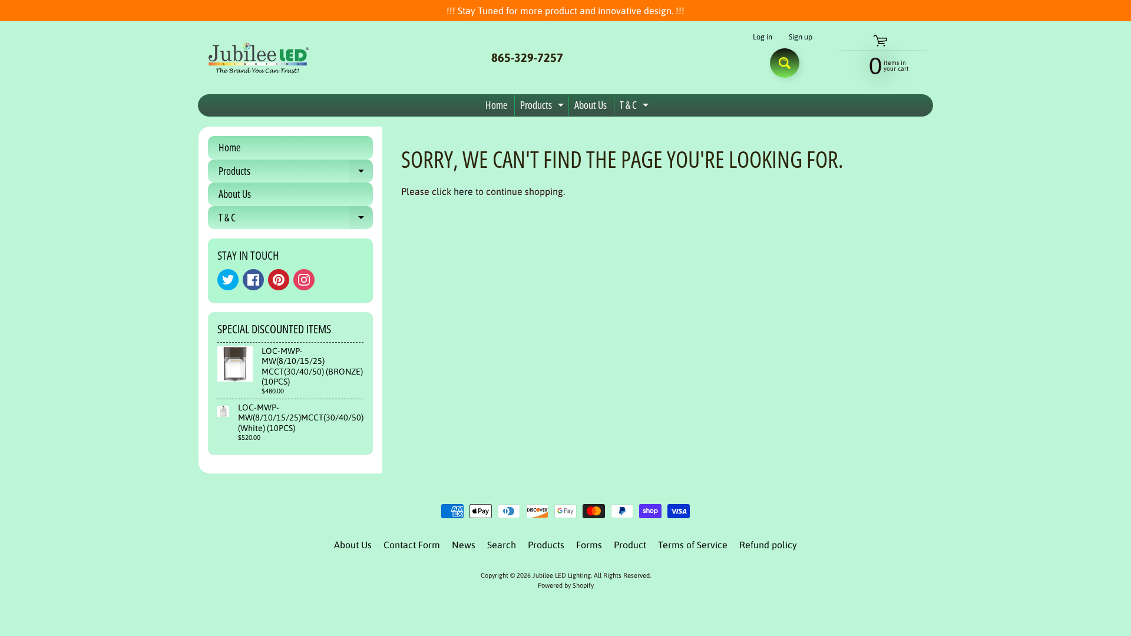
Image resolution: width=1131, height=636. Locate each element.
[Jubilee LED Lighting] (257, 58)
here (463, 191)
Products (543, 107)
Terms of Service (692, 544)
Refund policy (768, 544)
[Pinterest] (278, 279)
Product (630, 544)
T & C (636, 107)
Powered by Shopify (566, 585)
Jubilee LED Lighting (562, 575)
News (463, 544)
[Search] (784, 63)
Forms (589, 544)
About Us (590, 105)
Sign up (800, 37)
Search (501, 544)
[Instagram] (304, 279)
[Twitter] (228, 279)
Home (496, 105)
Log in (762, 37)
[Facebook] (253, 279)
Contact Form (411, 544)
